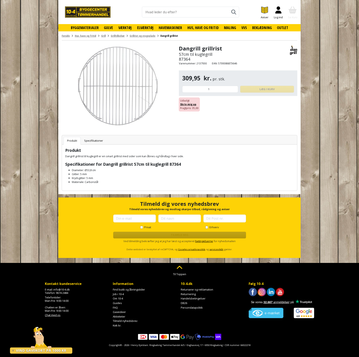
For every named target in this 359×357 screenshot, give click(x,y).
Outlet (282, 27)
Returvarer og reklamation (197, 289)
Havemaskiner (170, 27)
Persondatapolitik (192, 307)
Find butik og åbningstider (129, 289)
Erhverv (214, 227)
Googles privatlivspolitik (191, 249)
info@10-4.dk (61, 289)
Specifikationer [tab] (93, 140)
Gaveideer (119, 312)
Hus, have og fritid (203, 27)
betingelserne (204, 241)
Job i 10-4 (118, 294)
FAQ (115, 307)
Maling (230, 27)
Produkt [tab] (72, 140)
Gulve (108, 27)
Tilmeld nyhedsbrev (125, 321)
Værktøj (125, 27)
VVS (244, 27)
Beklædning (262, 27)
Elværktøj (145, 27)
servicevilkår (216, 249)
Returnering (188, 294)
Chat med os (52, 315)
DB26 (184, 303)
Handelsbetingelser (193, 298)
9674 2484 (62, 293)
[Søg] (234, 12)
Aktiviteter (119, 316)
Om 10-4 (118, 298)
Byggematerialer (85, 27)
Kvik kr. (117, 325)
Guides (117, 303)
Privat (147, 227)
